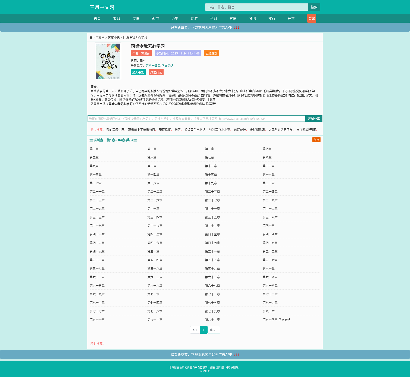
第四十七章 (212, 243)
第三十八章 (154, 225)
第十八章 (153, 183)
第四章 (267, 149)
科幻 (213, 18)
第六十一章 (97, 277)
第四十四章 (270, 234)
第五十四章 (154, 260)
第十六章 (269, 174)
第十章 (151, 166)
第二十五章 (97, 200)
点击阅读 (156, 72)
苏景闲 (145, 53)
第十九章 (211, 183)
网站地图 (205, 371)
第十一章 (211, 166)
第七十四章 (154, 302)
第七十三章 (97, 302)
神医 (178, 129)
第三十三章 (97, 217)
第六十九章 (97, 294)
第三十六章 (270, 217)
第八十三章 (212, 319)
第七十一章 (212, 294)
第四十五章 (97, 243)
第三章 (209, 149)
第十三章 (96, 174)
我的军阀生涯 (115, 129)
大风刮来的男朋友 (281, 129)
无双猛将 (165, 129)
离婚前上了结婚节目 (141, 129)
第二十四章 (270, 191)
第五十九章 (212, 268)
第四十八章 (270, 243)
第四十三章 (212, 234)
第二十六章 (154, 200)
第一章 (94, 149)
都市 (155, 18)
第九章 (94, 166)
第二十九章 (97, 208)
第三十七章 (97, 225)
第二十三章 (212, 191)
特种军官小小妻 (219, 129)
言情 (233, 18)
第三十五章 (212, 217)
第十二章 (269, 166)
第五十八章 (154, 268)
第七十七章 (97, 311)
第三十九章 (212, 225)
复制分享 (314, 118)
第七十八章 (154, 311)
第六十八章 (270, 285)
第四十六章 (154, 243)
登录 (311, 18)
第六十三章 (212, 277)
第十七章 (96, 183)
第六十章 (269, 268)
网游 (194, 18)
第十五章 (211, 174)
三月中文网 (102, 6)
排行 (271, 18)
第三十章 (153, 208)
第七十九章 (212, 311)
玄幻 (116, 18)
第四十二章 (154, 234)
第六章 (151, 157)
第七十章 (153, 294)
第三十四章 (154, 217)
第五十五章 (212, 260)
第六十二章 (154, 277)
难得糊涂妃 (257, 129)
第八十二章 (154, 319)
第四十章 (269, 225)
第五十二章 (270, 251)
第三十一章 (212, 208)
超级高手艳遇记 (194, 129)
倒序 (316, 140)
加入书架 (138, 72)
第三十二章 (270, 208)
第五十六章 (270, 260)
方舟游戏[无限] (306, 129)
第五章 (94, 157)
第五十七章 (97, 268)
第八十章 (269, 311)
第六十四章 (270, 277)
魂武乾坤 (240, 129)
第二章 (151, 149)
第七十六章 (270, 302)
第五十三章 (97, 260)
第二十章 (269, 183)
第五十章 (153, 251)
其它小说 (114, 37)
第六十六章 (154, 285)
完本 (291, 18)
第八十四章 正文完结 (159, 65)
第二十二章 (154, 191)
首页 (97, 18)
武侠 (136, 18)
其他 (252, 18)
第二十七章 (212, 200)
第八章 (267, 157)
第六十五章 (97, 285)
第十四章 (153, 174)
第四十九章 (97, 251)
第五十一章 (212, 251)
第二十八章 (270, 200)
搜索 (314, 6)
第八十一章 (97, 319)
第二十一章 (97, 191)
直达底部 (212, 53)
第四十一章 (97, 234)
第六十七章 (212, 285)
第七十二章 (270, 294)
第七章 (209, 157)
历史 (174, 18)
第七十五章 (212, 302)
